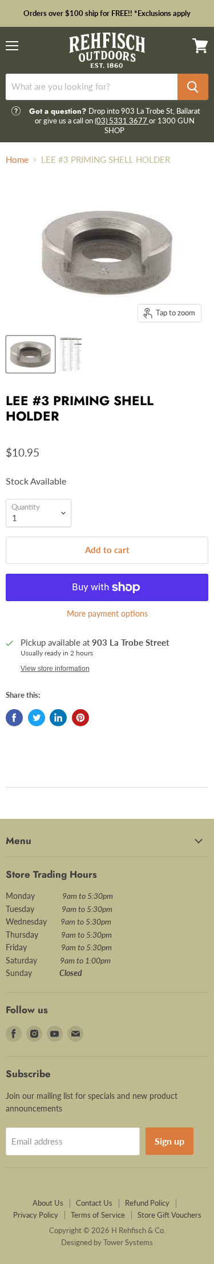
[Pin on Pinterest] (80, 717)
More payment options (107, 613)
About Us (48, 1202)
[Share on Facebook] (14, 717)
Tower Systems (128, 1242)
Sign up (169, 1140)
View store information (55, 669)
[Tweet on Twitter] (36, 717)
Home (17, 160)
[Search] (192, 87)
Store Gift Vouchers (169, 1214)
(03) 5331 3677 (122, 120)
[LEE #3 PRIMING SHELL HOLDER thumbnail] (30, 354)
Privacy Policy (35, 1214)
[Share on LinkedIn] (58, 717)
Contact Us (94, 1202)
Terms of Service (98, 1214)
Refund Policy (147, 1202)
